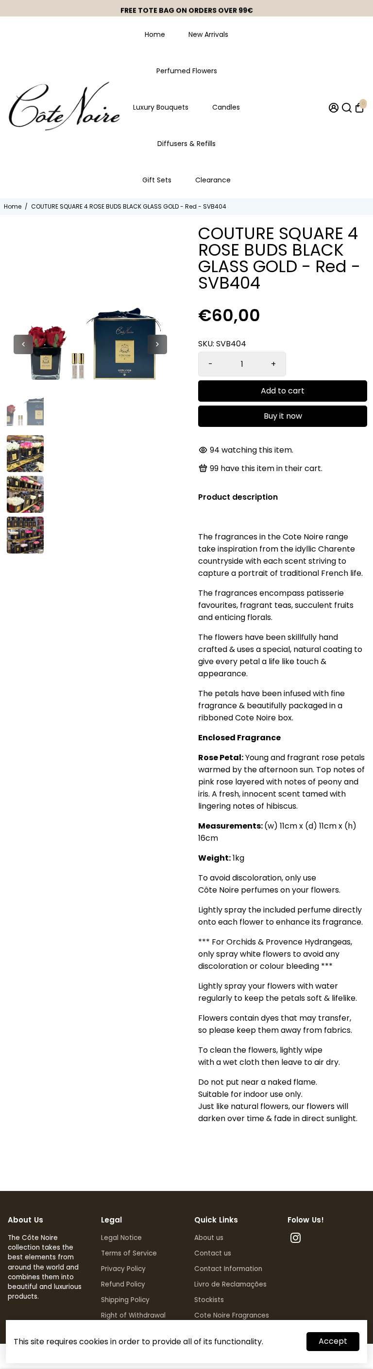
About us (208, 1237)
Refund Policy (123, 1284)
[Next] (157, 344)
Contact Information (228, 1268)
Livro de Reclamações (230, 1284)
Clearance (213, 180)
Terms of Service (129, 1253)
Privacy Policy (123, 1268)
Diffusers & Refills (186, 143)
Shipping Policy (125, 1299)
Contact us (212, 1253)
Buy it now (283, 416)
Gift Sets (156, 180)
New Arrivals (208, 34)
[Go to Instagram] (295, 1239)
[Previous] (23, 344)
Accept (333, 1341)
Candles (226, 107)
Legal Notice (121, 1237)
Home (155, 34)
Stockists (209, 1299)
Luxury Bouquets (160, 107)
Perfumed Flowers (186, 71)
